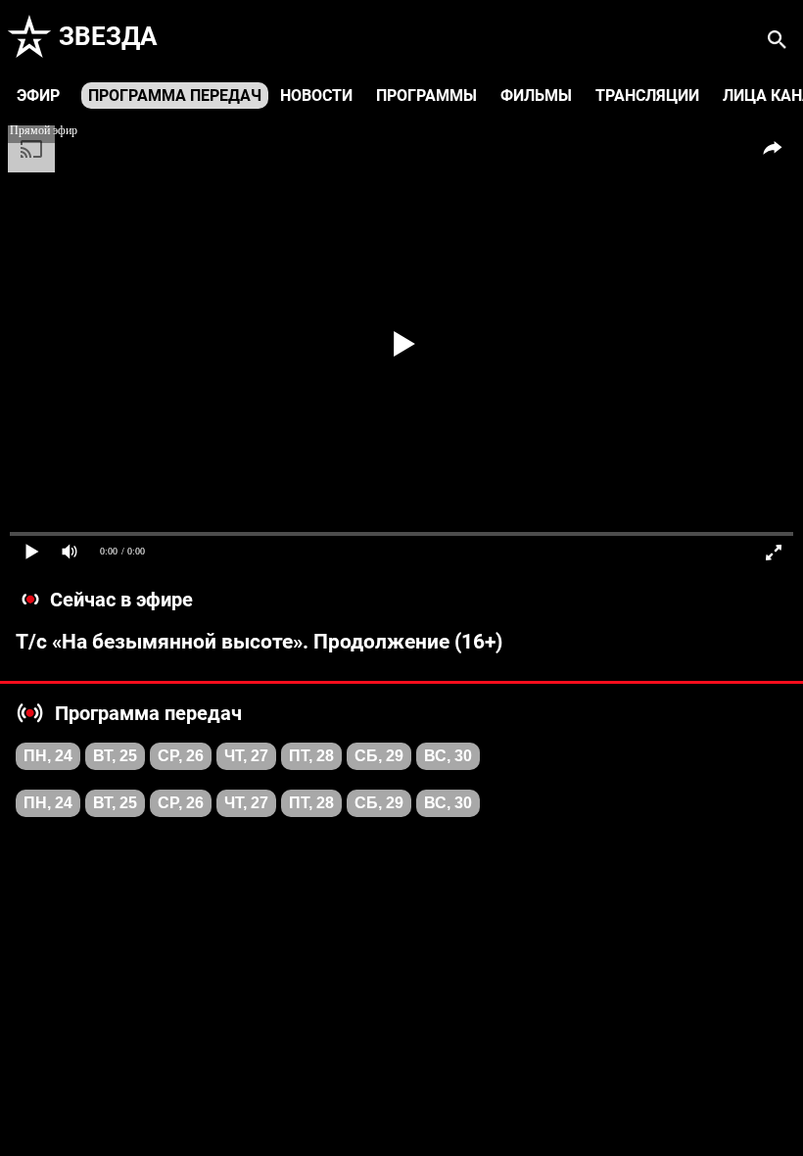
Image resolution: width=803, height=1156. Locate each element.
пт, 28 (311, 755)
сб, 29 (378, 755)
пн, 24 (48, 755)
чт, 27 (246, 755)
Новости (316, 95)
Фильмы (536, 95)
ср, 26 (181, 755)
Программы (426, 95)
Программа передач (174, 95)
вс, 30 (448, 755)
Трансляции (647, 95)
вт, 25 (115, 755)
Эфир (38, 95)
